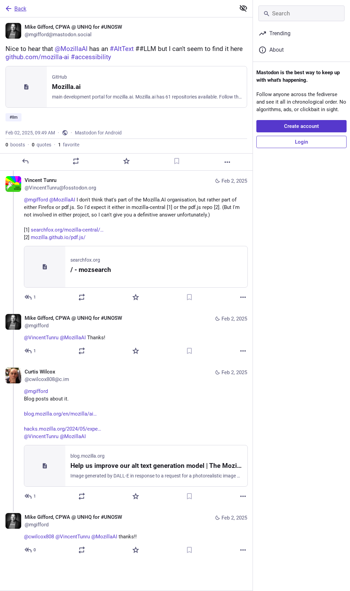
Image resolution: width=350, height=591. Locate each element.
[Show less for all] (243, 8)
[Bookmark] (177, 161)
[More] (227, 162)
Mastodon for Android (98, 132)
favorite (68, 144)
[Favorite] (126, 161)
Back (20, 8)
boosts (15, 144)
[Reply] (25, 161)
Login (301, 142)
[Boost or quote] (76, 161)
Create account (301, 126)
